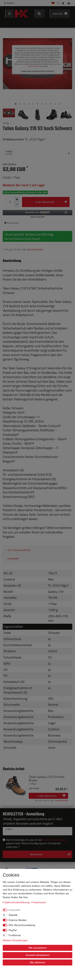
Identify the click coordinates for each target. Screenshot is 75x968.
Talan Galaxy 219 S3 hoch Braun (46, 778)
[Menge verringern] (16, 204)
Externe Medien (18, 920)
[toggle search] (40, 13)
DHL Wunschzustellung (22, 925)
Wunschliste (12, 223)
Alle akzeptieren (37, 947)
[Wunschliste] (58, 3)
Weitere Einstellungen (15, 940)
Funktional (15, 935)
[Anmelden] (63, 3)
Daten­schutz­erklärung (17, 902)
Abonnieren (36, 854)
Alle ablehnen (37, 962)
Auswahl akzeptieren (38, 955)
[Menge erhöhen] (16, 199)
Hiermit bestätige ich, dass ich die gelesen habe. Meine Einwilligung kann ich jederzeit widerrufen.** (36, 843)
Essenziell (14, 909)
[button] (37, 214)
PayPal (13, 930)
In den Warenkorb (44, 202)
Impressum (39, 902)
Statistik (13, 915)
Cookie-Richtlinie (33, 66)
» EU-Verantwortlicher (18, 550)
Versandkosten (35, 249)
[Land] (53, 3)
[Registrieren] (69, 3)
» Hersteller (12, 558)
